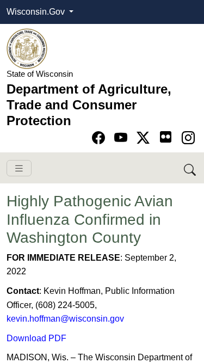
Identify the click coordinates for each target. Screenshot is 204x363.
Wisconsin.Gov (37, 11)
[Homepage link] (27, 48)
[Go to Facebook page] (100, 138)
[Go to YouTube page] (122, 138)
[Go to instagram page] (188, 138)
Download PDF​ (36, 338)
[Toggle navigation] (19, 168)
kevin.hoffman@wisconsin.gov (65, 318)
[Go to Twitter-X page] (145, 138)
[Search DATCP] (190, 168)
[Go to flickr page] (165, 137)
